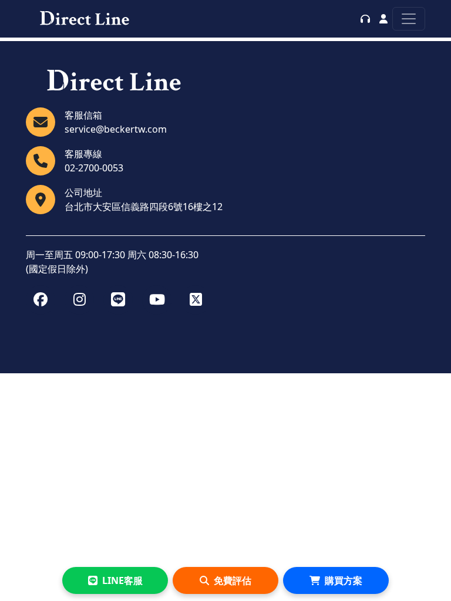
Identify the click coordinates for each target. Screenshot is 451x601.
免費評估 (232, 580)
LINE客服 (122, 580)
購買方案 (343, 580)
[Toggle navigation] (408, 19)
